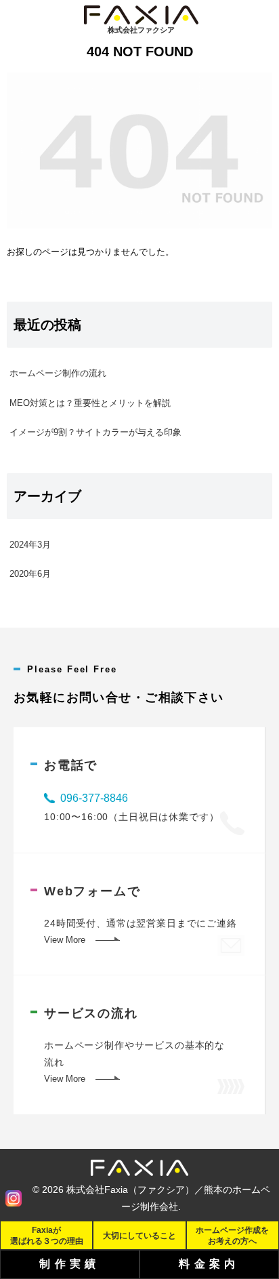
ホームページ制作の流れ (57, 373)
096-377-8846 (94, 798)
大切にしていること (139, 1235)
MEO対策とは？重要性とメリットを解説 (90, 403)
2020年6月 (30, 574)
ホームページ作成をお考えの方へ (232, 1234)
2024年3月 (30, 545)
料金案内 (209, 1264)
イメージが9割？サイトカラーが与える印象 (95, 432)
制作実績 (69, 1264)
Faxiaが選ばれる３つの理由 (46, 1234)
